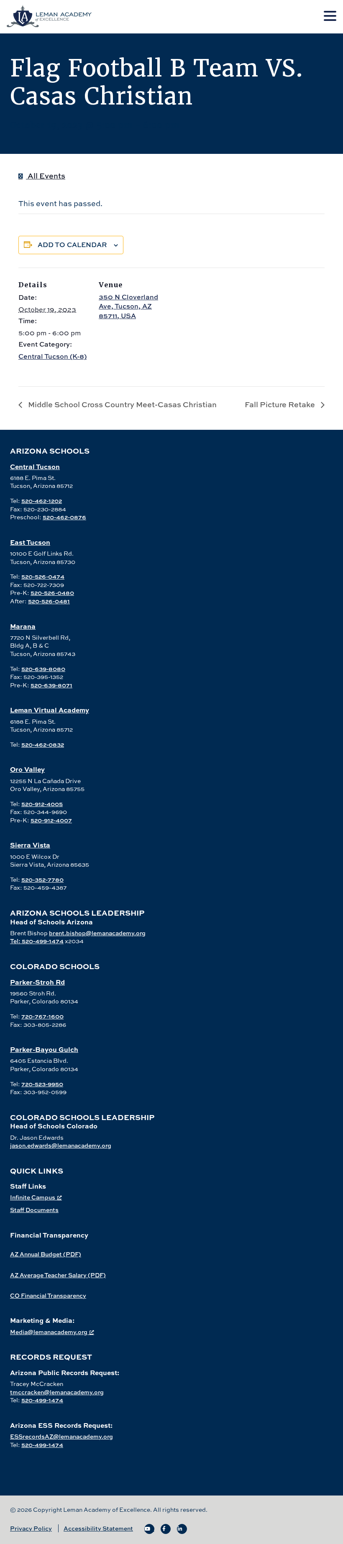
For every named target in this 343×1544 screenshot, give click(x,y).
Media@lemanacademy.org (48, 1332)
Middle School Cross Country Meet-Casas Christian (121, 404)
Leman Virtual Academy (49, 710)
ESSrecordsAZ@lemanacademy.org (61, 1436)
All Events (45, 176)
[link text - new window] (149, 1529)
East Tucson (30, 542)
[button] (330, 16)
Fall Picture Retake (281, 404)
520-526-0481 (49, 601)
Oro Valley (27, 769)
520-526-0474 (42, 576)
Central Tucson (35, 466)
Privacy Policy (31, 1528)
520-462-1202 (41, 501)
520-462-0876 (64, 517)
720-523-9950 (42, 1084)
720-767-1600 (42, 1016)
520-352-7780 (42, 879)
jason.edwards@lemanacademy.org (60, 1145)
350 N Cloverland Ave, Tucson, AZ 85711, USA (128, 306)
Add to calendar (72, 244)
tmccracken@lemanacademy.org (57, 1392)
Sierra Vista (30, 845)
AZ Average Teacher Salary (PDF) (58, 1275)
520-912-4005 (42, 804)
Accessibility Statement (98, 1528)
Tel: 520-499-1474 (37, 941)
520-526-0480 (52, 593)
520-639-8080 (43, 669)
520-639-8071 (51, 685)
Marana (23, 626)
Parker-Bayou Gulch (44, 1049)
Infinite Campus (32, 1197)
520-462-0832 (42, 744)
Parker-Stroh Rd (37, 982)
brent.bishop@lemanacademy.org (97, 933)
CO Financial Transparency (48, 1295)
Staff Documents (34, 1210)
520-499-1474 (42, 1400)
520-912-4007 (51, 820)
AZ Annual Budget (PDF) (45, 1254)
